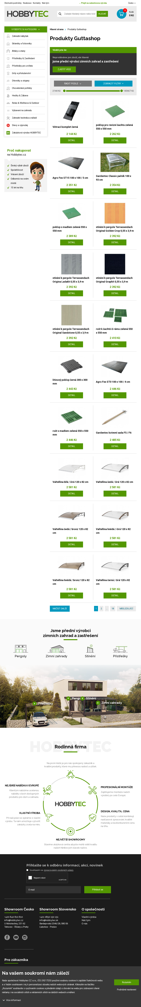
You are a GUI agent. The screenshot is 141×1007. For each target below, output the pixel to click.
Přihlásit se (97, 889)
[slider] (64, 90)
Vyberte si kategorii (23, 29)
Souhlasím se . (52, 870)
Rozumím (126, 982)
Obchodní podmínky (13, 3)
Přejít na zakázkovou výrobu (93, 3)
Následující (126, 608)
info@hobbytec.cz (13, 920)
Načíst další (60, 608)
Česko (131, 3)
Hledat (102, 14)
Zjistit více (64, 69)
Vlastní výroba (89, 917)
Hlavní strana (56, 29)
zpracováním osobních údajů (58, 870)
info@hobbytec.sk (49, 920)
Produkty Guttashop (76, 29)
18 (113, 608)
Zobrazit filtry (112, 83)
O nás (84, 923)
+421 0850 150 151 (49, 917)
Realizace (27, 3)
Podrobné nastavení (126, 989)
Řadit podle (71, 83)
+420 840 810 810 (13, 917)
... (106, 608)
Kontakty (37, 3)
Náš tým (45, 3)
